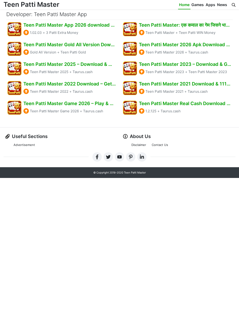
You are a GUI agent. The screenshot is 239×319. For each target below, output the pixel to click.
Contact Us (160, 145)
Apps (210, 4)
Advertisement (24, 145)
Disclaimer (138, 145)
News (222, 4)
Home (184, 4)
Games (197, 4)
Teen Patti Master (31, 4)
